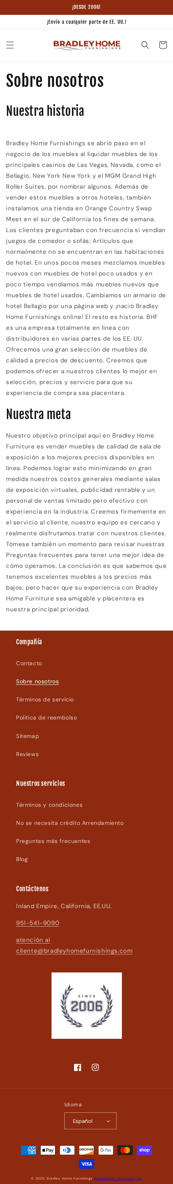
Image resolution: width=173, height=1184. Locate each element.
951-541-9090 (37, 923)
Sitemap (27, 736)
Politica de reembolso (46, 717)
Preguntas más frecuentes (53, 841)
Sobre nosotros (37, 681)
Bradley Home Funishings (70, 1178)
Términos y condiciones (49, 804)
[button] (10, 45)
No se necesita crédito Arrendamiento (70, 822)
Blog (22, 859)
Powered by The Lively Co (118, 1178)
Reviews (27, 754)
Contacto (29, 663)
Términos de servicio (45, 699)
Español (83, 1121)
